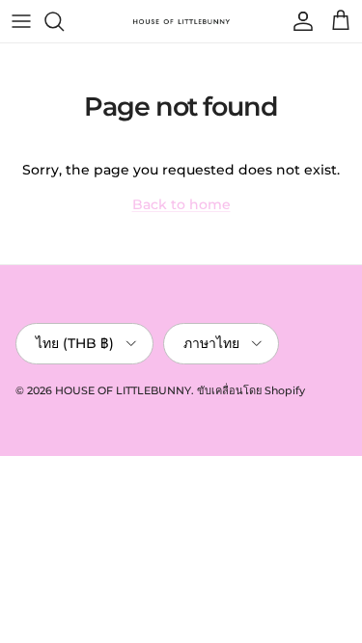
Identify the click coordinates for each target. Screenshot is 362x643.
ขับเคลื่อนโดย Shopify (251, 390)
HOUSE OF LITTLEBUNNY (123, 390)
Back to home (181, 204)
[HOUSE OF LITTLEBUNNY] (181, 21)
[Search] (63, 21)
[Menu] (21, 21)
